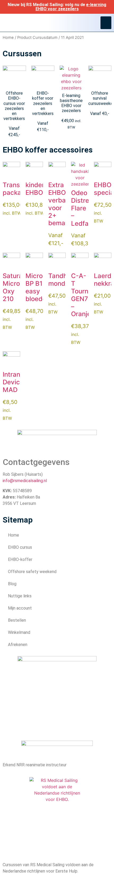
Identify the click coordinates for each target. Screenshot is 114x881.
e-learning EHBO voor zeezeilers (71, 6)
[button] (105, 22)
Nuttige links (20, 595)
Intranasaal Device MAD (19, 382)
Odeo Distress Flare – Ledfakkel (85, 208)
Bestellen (17, 620)
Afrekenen (17, 644)
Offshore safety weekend (32, 571)
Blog (12, 583)
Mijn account (20, 608)
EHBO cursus (20, 547)
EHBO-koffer (20, 559)
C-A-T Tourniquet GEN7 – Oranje (87, 295)
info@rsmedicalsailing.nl (25, 480)
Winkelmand (19, 632)
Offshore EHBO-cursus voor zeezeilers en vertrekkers (14, 106)
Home (8, 37)
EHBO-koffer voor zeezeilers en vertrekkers (43, 103)
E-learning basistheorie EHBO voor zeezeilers (71, 103)
